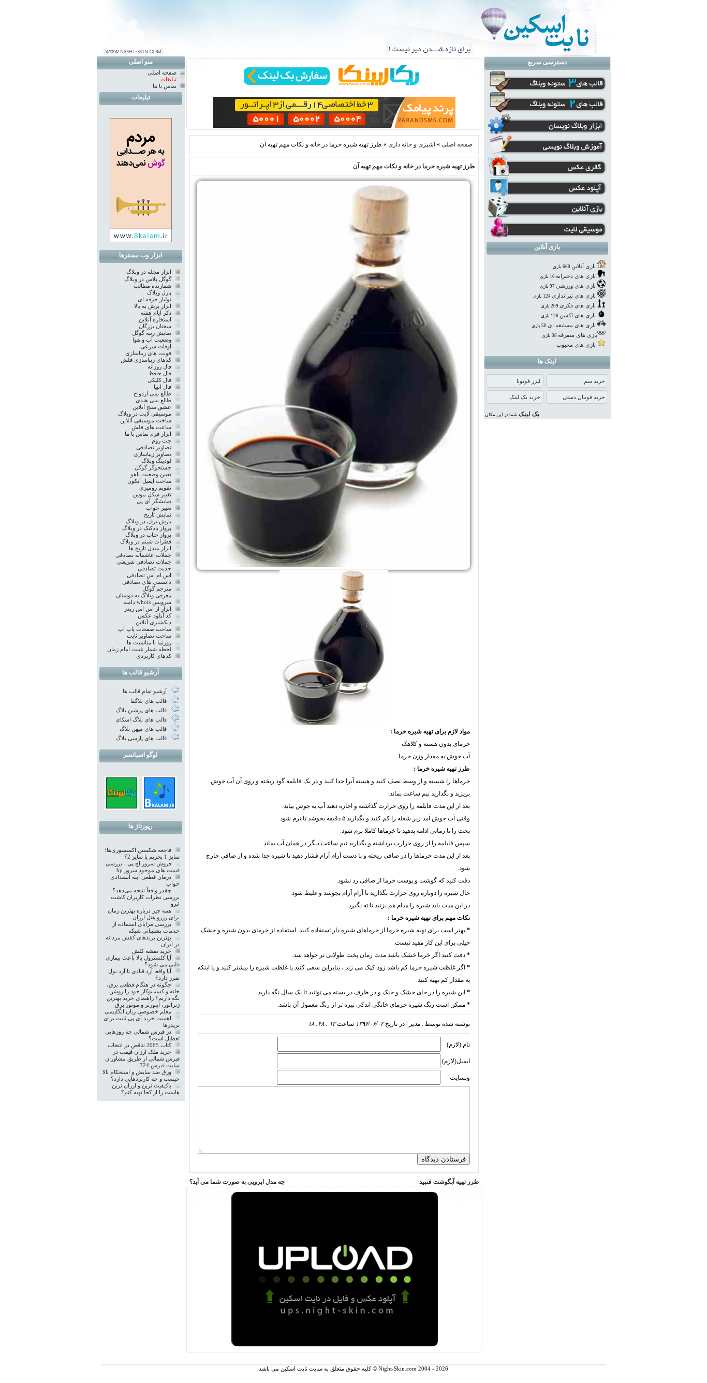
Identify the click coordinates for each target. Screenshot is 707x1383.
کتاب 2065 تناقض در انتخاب (139, 1045)
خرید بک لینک (524, 397)
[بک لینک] (121, 806)
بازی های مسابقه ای (572, 325)
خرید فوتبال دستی (584, 397)
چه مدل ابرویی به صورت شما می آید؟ (237, 1181)
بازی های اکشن (577, 315)
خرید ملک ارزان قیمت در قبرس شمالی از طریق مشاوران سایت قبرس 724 (142, 1058)
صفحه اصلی (457, 144)
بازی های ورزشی (576, 286)
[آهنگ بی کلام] (159, 806)
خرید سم (594, 381)
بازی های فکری (577, 305)
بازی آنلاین (583, 266)
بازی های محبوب (576, 345)
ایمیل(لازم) (456, 1061)
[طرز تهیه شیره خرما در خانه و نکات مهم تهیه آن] (333, 567)
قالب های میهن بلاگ (144, 729)
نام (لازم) (458, 1044)
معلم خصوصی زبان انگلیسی (138, 1011)
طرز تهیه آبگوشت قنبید (449, 1181)
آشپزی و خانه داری (411, 144)
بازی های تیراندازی (574, 296)
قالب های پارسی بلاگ (142, 738)
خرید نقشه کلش (151, 951)
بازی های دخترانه (576, 276)
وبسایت (460, 1077)
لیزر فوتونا (528, 381)
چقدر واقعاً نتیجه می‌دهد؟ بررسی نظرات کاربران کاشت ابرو (145, 897)
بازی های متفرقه (577, 335)
